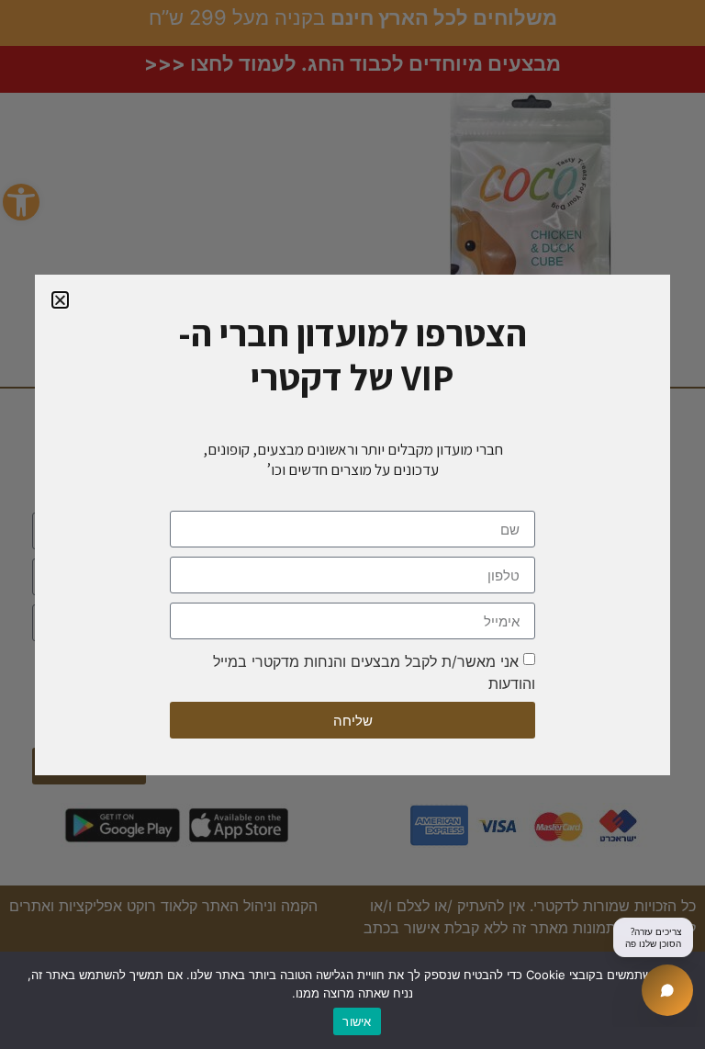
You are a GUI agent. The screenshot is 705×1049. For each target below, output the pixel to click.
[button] (60, 300)
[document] (352, 524)
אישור (356, 1021)
